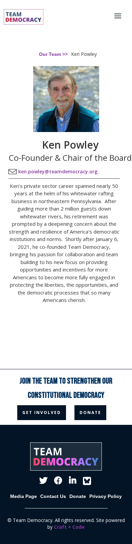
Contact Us (53, 496)
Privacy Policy (105, 496)
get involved (41, 412)
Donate (77, 496)
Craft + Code (69, 527)
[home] (20, 17)
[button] (121, 16)
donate (90, 412)
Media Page (23, 496)
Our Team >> (53, 54)
